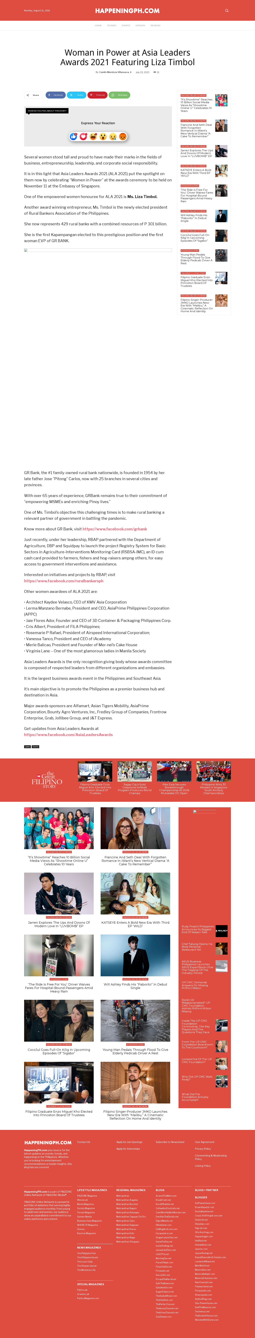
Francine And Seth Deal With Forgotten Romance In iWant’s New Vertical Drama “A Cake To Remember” (196, 130)
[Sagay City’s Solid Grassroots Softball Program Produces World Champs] (134, 771)
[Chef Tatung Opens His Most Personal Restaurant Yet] (222, 949)
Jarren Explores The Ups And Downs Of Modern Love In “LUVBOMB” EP (197, 153)
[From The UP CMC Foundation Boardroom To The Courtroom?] (222, 1046)
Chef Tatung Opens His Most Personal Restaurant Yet (197, 946)
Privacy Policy (203, 1148)
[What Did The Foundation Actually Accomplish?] (222, 1099)
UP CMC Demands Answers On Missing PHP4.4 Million (195, 985)
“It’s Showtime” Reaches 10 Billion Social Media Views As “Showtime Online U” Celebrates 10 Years (196, 105)
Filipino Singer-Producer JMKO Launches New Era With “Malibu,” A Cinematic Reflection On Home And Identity (197, 305)
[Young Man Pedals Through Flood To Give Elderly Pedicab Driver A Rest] (221, 255)
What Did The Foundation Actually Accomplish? (195, 1097)
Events (35, 746)
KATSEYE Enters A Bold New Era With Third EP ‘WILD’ (196, 172)
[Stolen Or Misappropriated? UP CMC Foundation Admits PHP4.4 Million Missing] (222, 1005)
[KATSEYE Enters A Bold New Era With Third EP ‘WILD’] (221, 171)
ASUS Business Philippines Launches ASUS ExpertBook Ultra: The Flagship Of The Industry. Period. (197, 967)
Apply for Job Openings (129, 1141)
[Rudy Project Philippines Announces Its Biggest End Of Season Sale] (222, 931)
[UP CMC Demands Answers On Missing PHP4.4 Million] (222, 987)
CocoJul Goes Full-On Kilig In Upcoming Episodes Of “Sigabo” (195, 237)
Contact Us (83, 1141)
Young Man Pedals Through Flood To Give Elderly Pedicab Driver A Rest (196, 259)
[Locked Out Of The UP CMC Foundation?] (222, 1064)
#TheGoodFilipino (189, 186)
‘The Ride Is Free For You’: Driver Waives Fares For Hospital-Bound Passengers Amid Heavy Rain (197, 195)
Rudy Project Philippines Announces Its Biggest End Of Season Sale (198, 929)
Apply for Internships (128, 1148)
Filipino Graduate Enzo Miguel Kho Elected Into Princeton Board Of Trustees (197, 282)
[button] (227, 10)
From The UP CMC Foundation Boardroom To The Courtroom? (197, 1044)
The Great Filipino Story (193, 273)
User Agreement (204, 1141)
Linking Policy (203, 1165)
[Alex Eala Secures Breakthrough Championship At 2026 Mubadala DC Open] (174, 771)
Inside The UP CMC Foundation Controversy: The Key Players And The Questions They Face (196, 1026)
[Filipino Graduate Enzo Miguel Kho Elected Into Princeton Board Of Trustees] (221, 278)
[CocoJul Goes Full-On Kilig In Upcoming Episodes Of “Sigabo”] (221, 236)
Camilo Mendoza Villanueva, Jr (115, 72)
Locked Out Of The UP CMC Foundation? (197, 1060)
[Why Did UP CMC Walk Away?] (222, 1081)
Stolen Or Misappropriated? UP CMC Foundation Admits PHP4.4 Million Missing (196, 1005)
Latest (27, 746)
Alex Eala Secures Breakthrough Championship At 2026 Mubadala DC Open (174, 789)
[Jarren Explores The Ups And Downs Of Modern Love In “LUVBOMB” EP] (221, 151)
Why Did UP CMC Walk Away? (197, 1078)
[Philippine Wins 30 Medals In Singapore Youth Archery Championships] (214, 771)
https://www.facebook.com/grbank (115, 529)
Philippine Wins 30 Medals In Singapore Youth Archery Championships (213, 789)
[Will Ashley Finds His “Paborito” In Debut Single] (221, 216)
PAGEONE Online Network (193, 95)
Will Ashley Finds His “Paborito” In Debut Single (194, 218)
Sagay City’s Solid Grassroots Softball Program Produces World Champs (134, 789)
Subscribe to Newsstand (170, 1141)
